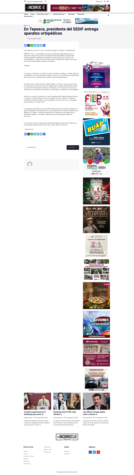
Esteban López (28, 417)
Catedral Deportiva (58, 14)
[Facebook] (103, 1)
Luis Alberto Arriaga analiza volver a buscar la (94, 413)
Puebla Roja (80, 14)
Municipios (72, 14)
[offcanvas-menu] (25, 1)
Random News (28, 16)
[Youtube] (108, 1)
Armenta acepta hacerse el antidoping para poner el (35, 413)
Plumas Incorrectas (42, 14)
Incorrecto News (57, 417)
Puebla (26, 14)
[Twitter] (105, 1)
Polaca (32, 14)
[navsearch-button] (45, 1)
